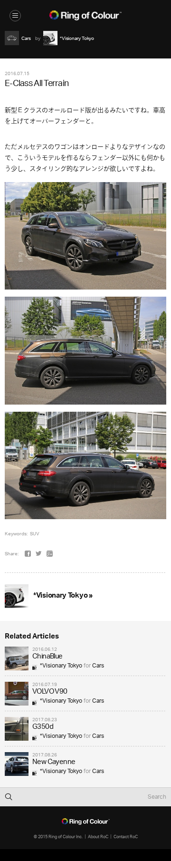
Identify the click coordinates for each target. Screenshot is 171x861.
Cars (98, 665)
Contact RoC (126, 836)
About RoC (98, 836)
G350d (42, 727)
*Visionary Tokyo (61, 665)
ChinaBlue (47, 656)
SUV (34, 533)
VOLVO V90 (49, 692)
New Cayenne (53, 762)
